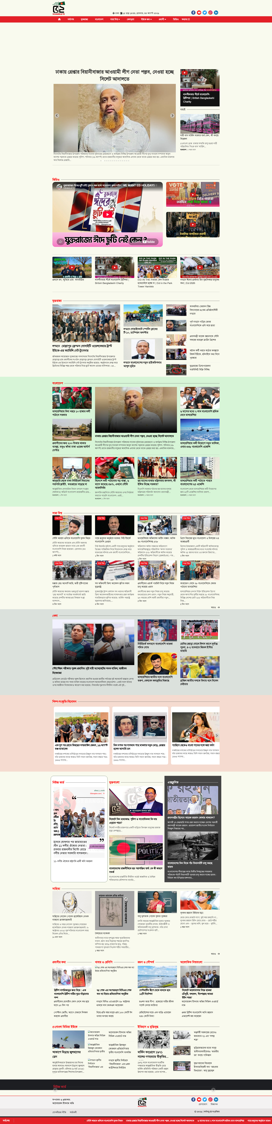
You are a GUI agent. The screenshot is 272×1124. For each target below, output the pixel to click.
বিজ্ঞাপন (214, 1104)
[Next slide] (172, 115)
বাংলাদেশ (99, 19)
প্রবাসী (162, 19)
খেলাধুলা (130, 19)
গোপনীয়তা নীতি (59, 1112)
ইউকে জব (145, 19)
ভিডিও (176, 19)
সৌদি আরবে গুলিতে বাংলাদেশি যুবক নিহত (38, 1120)
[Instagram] (211, 12)
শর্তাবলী (73, 1112)
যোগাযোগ (203, 1104)
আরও (214, 607)
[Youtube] (200, 12)
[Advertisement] (136, 44)
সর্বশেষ (71, 19)
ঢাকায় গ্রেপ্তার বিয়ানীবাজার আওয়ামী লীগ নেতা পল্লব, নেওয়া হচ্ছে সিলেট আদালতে (94, 1120)
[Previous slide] (57, 115)
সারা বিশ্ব (114, 19)
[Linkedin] (217, 12)
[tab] (100, 160)
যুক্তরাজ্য (84, 19)
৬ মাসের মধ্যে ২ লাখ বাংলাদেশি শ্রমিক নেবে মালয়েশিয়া (154, 1120)
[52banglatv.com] (58, 8)
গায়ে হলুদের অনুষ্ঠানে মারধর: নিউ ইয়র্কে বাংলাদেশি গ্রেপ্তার (205, 1120)
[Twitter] (205, 12)
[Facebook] (194, 12)
